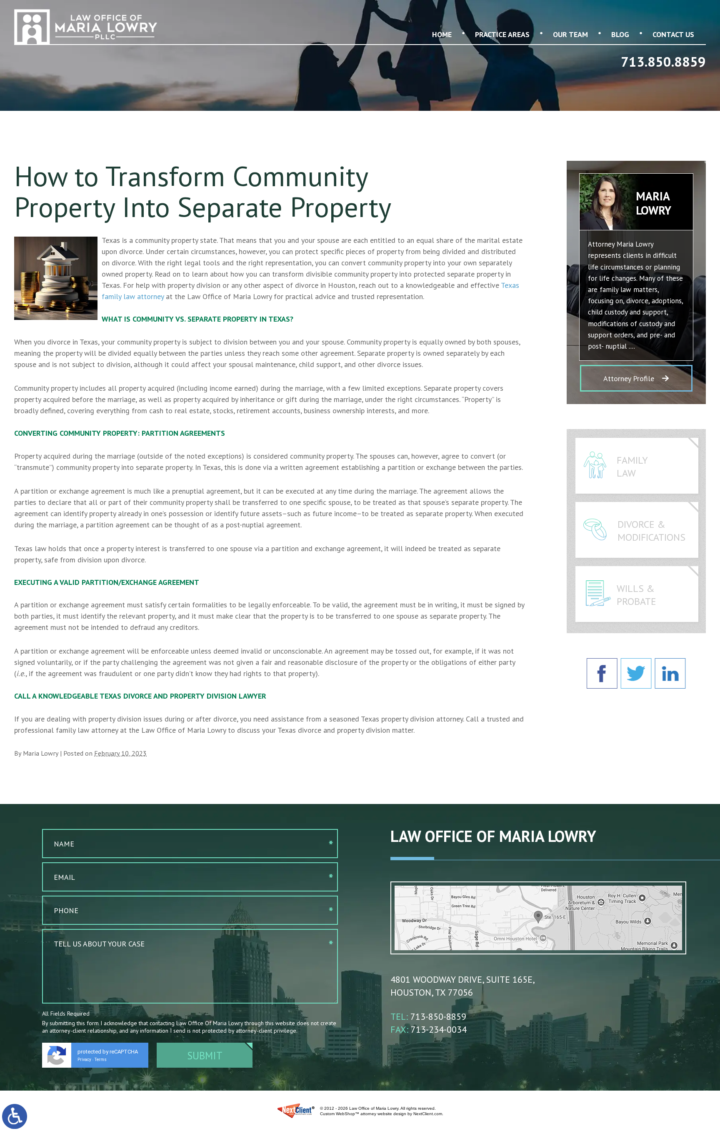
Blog (620, 34)
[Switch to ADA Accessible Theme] (14, 1116)
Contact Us (673, 34)
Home (442, 34)
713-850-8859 (438, 1016)
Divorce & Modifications (651, 531)
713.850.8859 (663, 61)
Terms (101, 1059)
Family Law (632, 466)
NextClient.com (427, 1113)
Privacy (84, 1059)
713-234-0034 (439, 1029)
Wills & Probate (636, 595)
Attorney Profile (628, 378)
